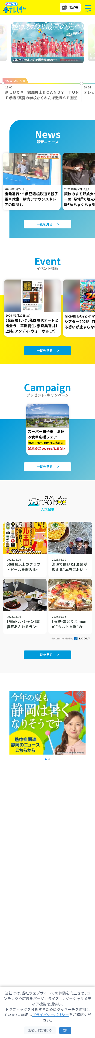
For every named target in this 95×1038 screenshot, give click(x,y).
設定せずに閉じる (40, 1030)
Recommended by (62, 638)
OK (65, 1030)
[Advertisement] (47, 829)
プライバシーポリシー (50, 1014)
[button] (46, 759)
